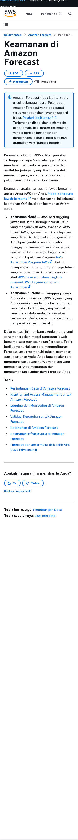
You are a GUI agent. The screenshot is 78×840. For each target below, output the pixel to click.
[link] (66, 35)
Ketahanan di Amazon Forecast (34, 427)
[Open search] (70, 13)
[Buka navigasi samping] (6, 24)
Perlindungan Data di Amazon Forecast (40, 388)
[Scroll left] (22, 13)
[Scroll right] (60, 13)
